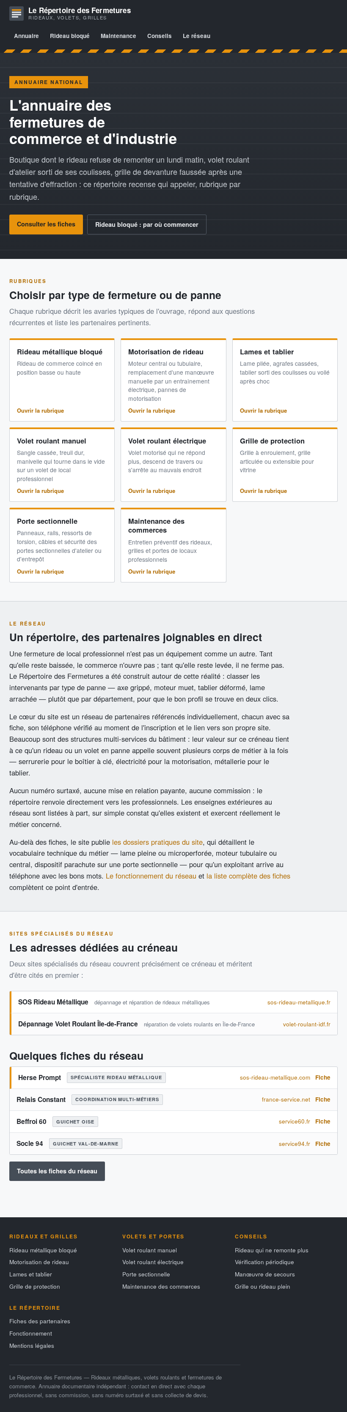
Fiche (322, 1077)
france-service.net (286, 1099)
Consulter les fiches (46, 224)
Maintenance (118, 36)
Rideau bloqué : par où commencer (146, 224)
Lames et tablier (267, 351)
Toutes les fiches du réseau (57, 1171)
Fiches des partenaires (39, 1321)
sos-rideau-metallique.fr (298, 1002)
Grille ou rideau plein (262, 1286)
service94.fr (294, 1144)
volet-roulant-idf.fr (306, 1024)
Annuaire (26, 36)
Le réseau (196, 36)
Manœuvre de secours (265, 1274)
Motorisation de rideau (166, 351)
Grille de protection (272, 440)
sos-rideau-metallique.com (275, 1077)
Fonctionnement (30, 1333)
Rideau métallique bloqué (59, 351)
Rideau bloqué (70, 36)
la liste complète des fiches (248, 876)
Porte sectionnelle (47, 521)
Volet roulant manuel (51, 440)
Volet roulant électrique (167, 440)
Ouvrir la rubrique (40, 410)
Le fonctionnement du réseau (151, 876)
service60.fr (294, 1121)
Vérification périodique (264, 1262)
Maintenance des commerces (156, 525)
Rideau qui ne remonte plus (271, 1250)
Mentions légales (31, 1345)
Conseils (159, 36)
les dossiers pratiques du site (157, 842)
